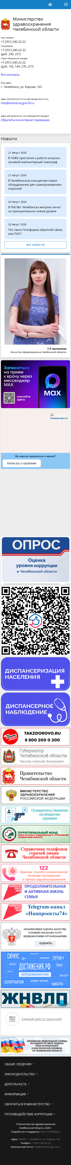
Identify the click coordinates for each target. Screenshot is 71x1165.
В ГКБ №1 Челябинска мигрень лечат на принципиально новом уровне (34, 209)
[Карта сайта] (41, 4)
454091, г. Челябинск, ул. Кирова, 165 (39, 1139)
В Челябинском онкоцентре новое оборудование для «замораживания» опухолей (35, 185)
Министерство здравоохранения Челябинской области (36, 24)
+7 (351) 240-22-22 (13, 42)
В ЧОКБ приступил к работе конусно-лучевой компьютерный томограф (34, 160)
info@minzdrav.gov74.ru (47, 1146)
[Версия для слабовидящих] (50, 4)
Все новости (35, 244)
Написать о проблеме (21, 463)
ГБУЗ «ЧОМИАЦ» (50, 1131)
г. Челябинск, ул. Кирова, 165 (21, 87)
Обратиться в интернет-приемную (25, 120)
